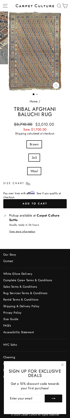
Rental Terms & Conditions (20, 299)
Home (34, 101)
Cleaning (9, 357)
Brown (34, 144)
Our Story (9, 254)
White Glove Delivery (17, 274)
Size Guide (10, 319)
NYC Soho (10, 345)
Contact (8, 261)
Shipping (20, 133)
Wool (34, 171)
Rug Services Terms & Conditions (25, 293)
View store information (22, 231)
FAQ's (7, 325)
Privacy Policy (12, 313)
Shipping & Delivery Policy (21, 306)
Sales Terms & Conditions (20, 287)
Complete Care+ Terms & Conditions (27, 280)
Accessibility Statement (18, 332)
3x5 (34, 157)
